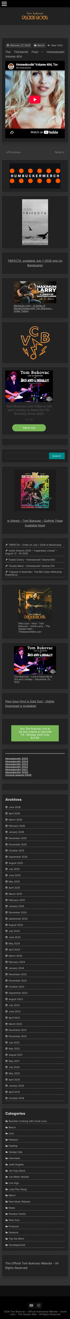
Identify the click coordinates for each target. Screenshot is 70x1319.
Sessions (13, 1232)
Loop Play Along (18, 1189)
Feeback (13, 1139)
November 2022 (18, 1036)
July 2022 (14, 1042)
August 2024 (16, 924)
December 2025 (18, 838)
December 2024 (18, 912)
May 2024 (14, 943)
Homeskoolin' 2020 (16, 772)
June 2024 (15, 937)
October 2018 (16, 1098)
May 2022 (14, 1048)
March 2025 (15, 893)
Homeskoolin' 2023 (16, 764)
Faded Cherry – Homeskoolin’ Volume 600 (32, 559)
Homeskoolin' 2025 (16, 758)
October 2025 (16, 850)
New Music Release (19, 1201)
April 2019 (14, 1091)
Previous (14, 152)
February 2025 (17, 900)
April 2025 (14, 887)
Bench (41, 45)
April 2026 (14, 813)
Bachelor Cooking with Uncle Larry (28, 1121)
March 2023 (15, 1023)
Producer (14, 1226)
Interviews (14, 1158)
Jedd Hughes (16, 1164)
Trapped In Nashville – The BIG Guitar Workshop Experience (33, 573)
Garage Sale (15, 1152)
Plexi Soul (14, 1220)
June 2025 (15, 875)
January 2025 (16, 906)
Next (58, 152)
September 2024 (18, 918)
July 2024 (14, 930)
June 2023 (15, 1011)
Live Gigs (14, 1183)
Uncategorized (17, 1244)
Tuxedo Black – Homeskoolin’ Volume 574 (32, 565)
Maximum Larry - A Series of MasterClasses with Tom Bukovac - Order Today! (33, 308)
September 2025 (18, 856)
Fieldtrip (13, 1145)
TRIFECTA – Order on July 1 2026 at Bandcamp (35, 544)
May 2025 (14, 881)
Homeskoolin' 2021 (16, 769)
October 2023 (16, 986)
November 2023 (18, 980)
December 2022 (18, 1030)
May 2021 (14, 1061)
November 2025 (18, 844)
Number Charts (17, 1214)
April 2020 (14, 1079)
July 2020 (14, 1067)
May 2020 (14, 1073)
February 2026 (17, 825)
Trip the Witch (16, 1238)
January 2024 (16, 968)
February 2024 (17, 962)
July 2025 (14, 869)
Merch (12, 1195)
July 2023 (14, 1005)
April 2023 (14, 1017)
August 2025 (16, 863)
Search (56, 455)
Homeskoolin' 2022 (16, 766)
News (12, 1207)
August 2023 (16, 999)
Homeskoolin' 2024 (16, 761)
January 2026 (16, 831)
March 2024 (15, 955)
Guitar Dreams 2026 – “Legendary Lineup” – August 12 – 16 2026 (31, 552)
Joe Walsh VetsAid (19, 1176)
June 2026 (15, 807)
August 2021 (16, 1054)
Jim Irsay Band (17, 1170)
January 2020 (16, 1085)
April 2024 (14, 949)
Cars (11, 1133)
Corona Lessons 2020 (18, 774)
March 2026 (15, 819)
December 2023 (18, 974)
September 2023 (18, 992)
